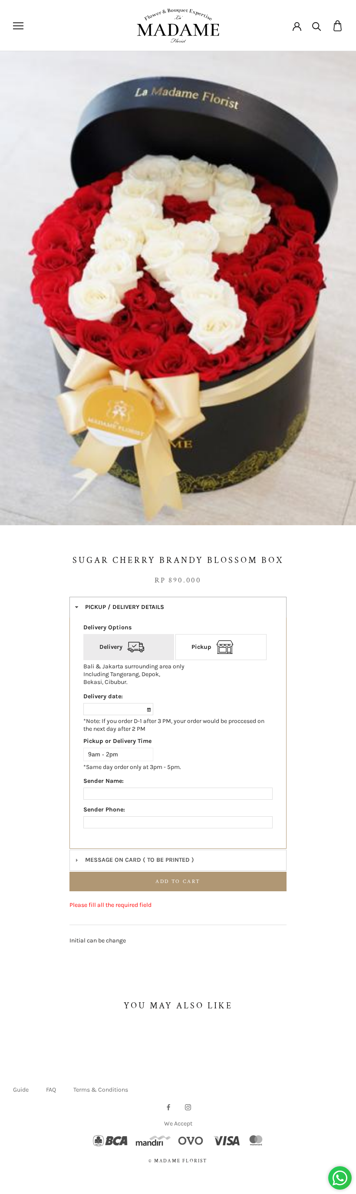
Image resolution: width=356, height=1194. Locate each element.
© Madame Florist (177, 1161)
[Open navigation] (18, 25)
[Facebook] (168, 1107)
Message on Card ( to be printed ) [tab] (139, 860)
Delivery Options (107, 627)
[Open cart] (337, 25)
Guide (21, 1089)
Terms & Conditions (100, 1089)
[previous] (20, 298)
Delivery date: (103, 696)
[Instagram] (188, 1107)
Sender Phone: (104, 809)
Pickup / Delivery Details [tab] (124, 607)
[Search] (316, 25)
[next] (335, 298)
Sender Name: (103, 781)
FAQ (51, 1089)
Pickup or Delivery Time (117, 741)
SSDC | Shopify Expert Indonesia (190, 1170)
